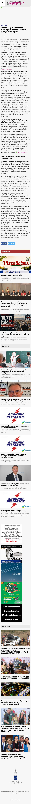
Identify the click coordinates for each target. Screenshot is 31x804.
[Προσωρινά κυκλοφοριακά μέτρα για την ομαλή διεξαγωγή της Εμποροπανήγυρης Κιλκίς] (15, 690)
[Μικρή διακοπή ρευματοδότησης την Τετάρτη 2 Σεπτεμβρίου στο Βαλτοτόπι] (15, 499)
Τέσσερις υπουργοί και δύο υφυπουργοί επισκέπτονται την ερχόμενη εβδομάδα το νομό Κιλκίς (14, 756)
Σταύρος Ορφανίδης (15, 793)
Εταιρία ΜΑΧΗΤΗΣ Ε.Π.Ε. (23, 791)
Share (4, 243)
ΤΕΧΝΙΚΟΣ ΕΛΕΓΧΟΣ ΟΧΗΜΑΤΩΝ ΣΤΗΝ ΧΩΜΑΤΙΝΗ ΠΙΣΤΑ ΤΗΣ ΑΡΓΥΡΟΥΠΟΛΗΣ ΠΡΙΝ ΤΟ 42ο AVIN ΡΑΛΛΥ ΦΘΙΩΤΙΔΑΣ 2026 (15, 651)
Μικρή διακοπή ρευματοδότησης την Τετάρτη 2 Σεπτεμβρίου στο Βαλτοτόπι (13, 511)
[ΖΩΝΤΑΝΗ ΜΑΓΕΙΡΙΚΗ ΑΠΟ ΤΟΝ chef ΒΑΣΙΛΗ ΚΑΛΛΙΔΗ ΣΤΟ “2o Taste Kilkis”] (15, 665)
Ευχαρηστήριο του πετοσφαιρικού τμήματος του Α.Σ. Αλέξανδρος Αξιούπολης (15, 400)
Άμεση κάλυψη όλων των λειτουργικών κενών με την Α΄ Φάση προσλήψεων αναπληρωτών (14, 371)
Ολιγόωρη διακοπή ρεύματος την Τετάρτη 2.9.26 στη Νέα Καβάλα (15, 426)
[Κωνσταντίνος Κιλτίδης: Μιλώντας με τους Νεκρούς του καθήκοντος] (15, 473)
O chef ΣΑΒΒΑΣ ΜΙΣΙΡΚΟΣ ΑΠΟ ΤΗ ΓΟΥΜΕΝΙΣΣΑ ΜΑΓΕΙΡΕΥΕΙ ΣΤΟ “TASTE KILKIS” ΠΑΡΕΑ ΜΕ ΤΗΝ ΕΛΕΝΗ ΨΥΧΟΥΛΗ (15, 729)
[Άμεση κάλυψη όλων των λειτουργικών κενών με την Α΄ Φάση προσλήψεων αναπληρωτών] (15, 359)
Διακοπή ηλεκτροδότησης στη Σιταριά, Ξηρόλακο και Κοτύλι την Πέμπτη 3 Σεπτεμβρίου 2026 (13, 455)
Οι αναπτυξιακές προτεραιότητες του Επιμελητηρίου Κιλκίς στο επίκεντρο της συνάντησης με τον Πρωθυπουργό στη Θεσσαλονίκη (14, 304)
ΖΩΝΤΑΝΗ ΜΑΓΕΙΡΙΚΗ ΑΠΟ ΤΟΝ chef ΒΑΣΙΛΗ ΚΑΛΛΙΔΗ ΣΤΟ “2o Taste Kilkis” (15, 677)
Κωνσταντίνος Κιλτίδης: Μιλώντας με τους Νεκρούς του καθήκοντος (15, 484)
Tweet (12, 243)
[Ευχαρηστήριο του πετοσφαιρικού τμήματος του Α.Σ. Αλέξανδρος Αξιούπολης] (15, 388)
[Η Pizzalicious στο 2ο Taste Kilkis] (15, 264)
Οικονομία (4, 25)
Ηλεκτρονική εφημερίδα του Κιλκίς (9, 791)
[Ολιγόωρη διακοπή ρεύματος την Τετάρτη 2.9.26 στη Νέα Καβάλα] (15, 415)
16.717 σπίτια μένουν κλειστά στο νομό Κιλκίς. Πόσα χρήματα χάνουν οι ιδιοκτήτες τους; (15, 334)
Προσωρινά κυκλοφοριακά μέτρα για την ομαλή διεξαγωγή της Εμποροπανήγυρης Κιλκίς (14, 702)
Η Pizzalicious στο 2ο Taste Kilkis (11, 275)
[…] (10, 280)
